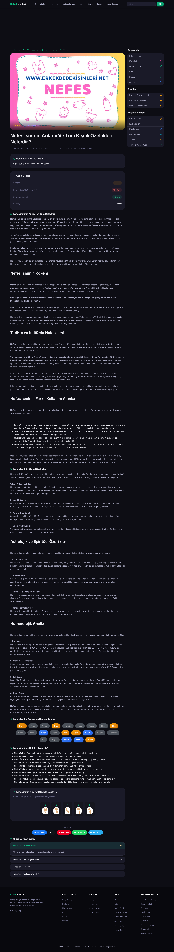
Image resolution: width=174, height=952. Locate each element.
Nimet (90, 740)
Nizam (66, 740)
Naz (114, 726)
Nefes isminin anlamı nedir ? (25, 845)
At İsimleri (133, 139)
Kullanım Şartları (120, 912)
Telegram (96, 832)
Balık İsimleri (135, 134)
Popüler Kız (93, 904)
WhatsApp (80, 832)
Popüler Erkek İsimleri (139, 95)
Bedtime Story (120, 926)
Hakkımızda (119, 900)
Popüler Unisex (94, 908)
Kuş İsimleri (134, 129)
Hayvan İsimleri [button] (112, 4)
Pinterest (65, 832)
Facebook (40, 832)
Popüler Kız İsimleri (138, 100)
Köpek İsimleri (135, 118)
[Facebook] (11, 911)
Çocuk (99, 4)
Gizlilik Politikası (120, 908)
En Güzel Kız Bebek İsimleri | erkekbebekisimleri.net (41, 50)
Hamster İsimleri (147, 933)
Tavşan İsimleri (146, 929)
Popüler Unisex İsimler (139, 105)
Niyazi (78, 740)
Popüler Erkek (94, 900)
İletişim (117, 904)
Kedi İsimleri (134, 124)
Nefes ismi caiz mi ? (21, 867)
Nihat (43, 733)
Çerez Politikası (120, 917)
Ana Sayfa (14, 50)
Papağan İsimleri (147, 925)
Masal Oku (118, 930)
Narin (76, 733)
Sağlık (90, 4)
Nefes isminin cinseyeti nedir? (26, 874)
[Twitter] (15, 911)
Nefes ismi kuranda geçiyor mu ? (27, 859)
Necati (87, 733)
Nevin (21, 726)
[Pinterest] (20, 911)
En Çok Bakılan (94, 912)
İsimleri (18, 4)
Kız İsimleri (54, 4)
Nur (65, 733)
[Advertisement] (87, 30)
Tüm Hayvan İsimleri (138, 145)
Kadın (81, 4)
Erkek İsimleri (40, 4)
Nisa (56, 726)
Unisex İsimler (69, 4)
